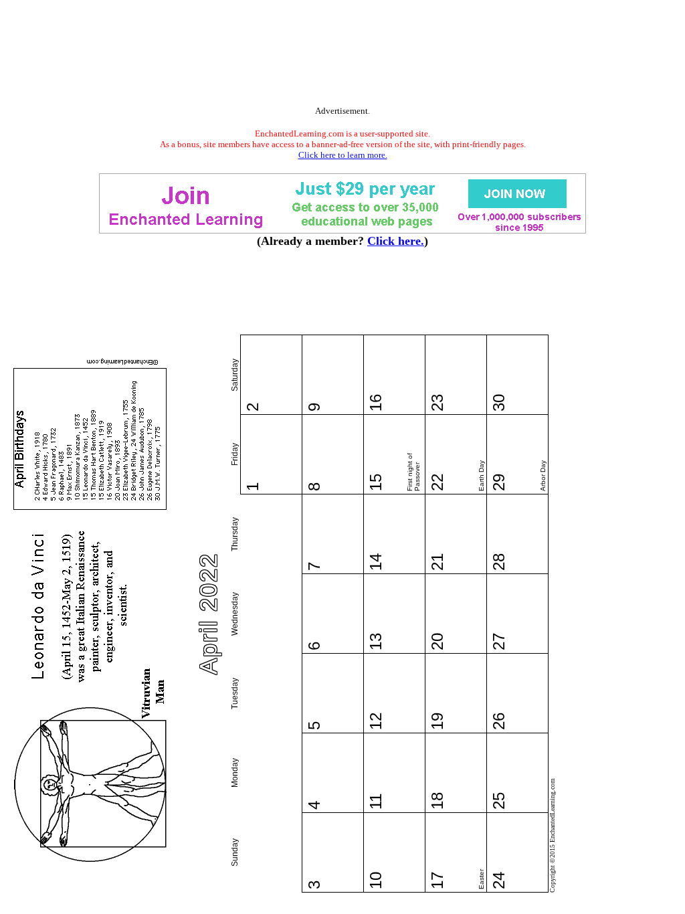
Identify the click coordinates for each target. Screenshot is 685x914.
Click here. (395, 241)
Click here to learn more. (342, 155)
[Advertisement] (342, 55)
